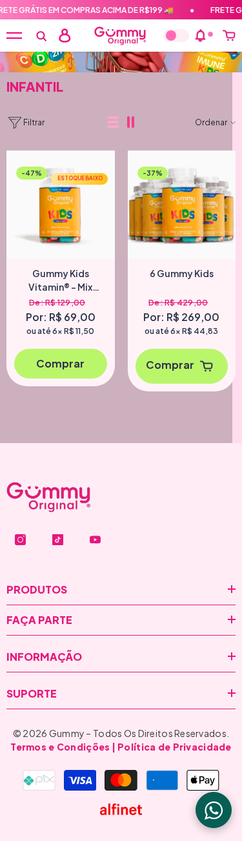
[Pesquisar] (41, 36)
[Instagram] (20, 540)
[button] (113, 122)
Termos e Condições (60, 747)
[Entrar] (64, 35)
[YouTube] (95, 540)
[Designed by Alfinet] (121, 809)
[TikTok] (58, 540)
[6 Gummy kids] (182, 205)
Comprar (60, 363)
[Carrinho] (229, 35)
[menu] (14, 35)
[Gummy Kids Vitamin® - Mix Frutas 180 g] (60, 205)
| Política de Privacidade (172, 747)
